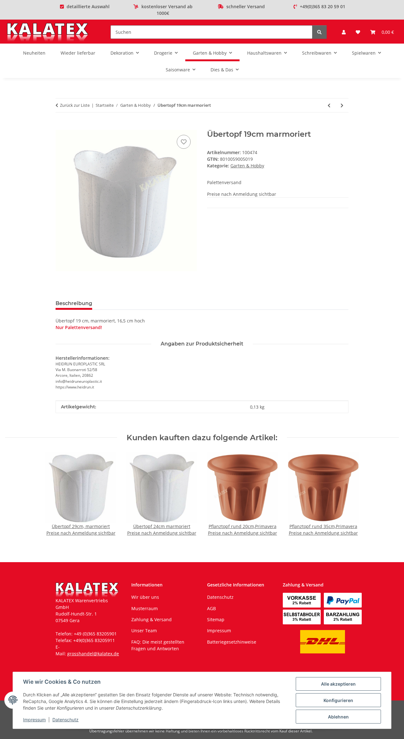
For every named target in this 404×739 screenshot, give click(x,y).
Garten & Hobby (247, 166)
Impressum (34, 719)
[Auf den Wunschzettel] (184, 142)
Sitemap (215, 619)
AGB (211, 608)
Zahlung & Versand (151, 619)
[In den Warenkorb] (61, 126)
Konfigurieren (338, 700)
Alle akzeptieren (338, 684)
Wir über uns (145, 597)
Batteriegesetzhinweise (231, 642)
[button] (344, 32)
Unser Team (144, 631)
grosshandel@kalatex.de (93, 654)
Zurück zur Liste (75, 105)
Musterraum (144, 608)
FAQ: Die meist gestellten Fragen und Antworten (157, 645)
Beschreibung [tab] (74, 303)
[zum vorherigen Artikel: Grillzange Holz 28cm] (329, 105)
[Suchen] (319, 32)
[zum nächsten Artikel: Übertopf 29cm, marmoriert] (342, 105)
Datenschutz (65, 719)
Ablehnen (338, 716)
